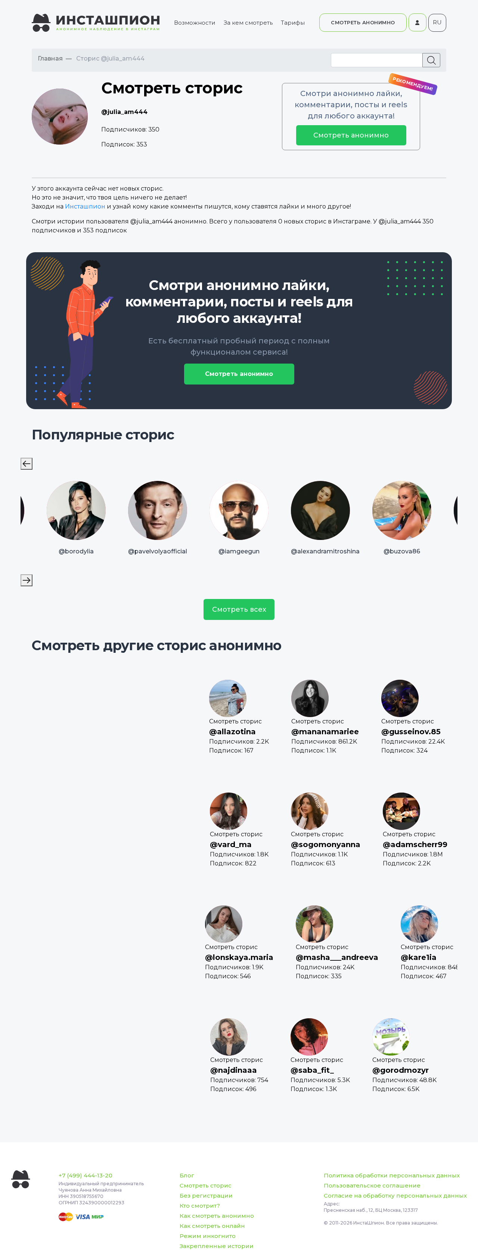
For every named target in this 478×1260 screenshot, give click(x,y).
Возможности (194, 22)
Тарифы (293, 22)
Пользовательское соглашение (372, 1185)
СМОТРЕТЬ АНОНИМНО (363, 22)
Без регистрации (206, 1195)
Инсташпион (85, 206)
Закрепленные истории (217, 1246)
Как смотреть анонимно (217, 1215)
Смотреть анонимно (351, 135)
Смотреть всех (239, 609)
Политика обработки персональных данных (392, 1175)
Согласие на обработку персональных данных (395, 1195)
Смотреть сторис (206, 1185)
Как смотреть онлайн (212, 1225)
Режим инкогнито (208, 1235)
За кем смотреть (248, 22)
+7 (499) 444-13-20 (85, 1175)
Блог (187, 1175)
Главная (50, 58)
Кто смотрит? (200, 1205)
